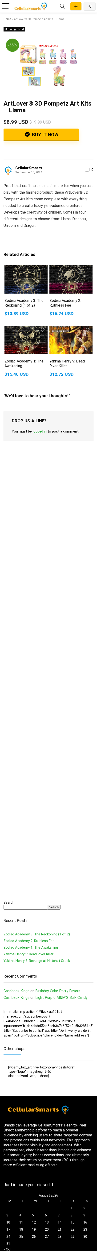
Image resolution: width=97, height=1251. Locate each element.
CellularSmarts (28, 168)
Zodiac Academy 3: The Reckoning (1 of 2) (24, 303)
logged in (40, 431)
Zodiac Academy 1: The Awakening (31, 947)
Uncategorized (14, 29)
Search (9, 902)
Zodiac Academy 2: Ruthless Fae (65, 303)
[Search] (62, 6)
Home (7, 19)
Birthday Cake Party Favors (57, 991)
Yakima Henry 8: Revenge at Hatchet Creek (37, 961)
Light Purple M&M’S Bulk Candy (61, 997)
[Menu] (5, 6)
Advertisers (75, 6)
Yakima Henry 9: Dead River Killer (28, 954)
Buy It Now (45, 135)
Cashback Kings (16, 991)
